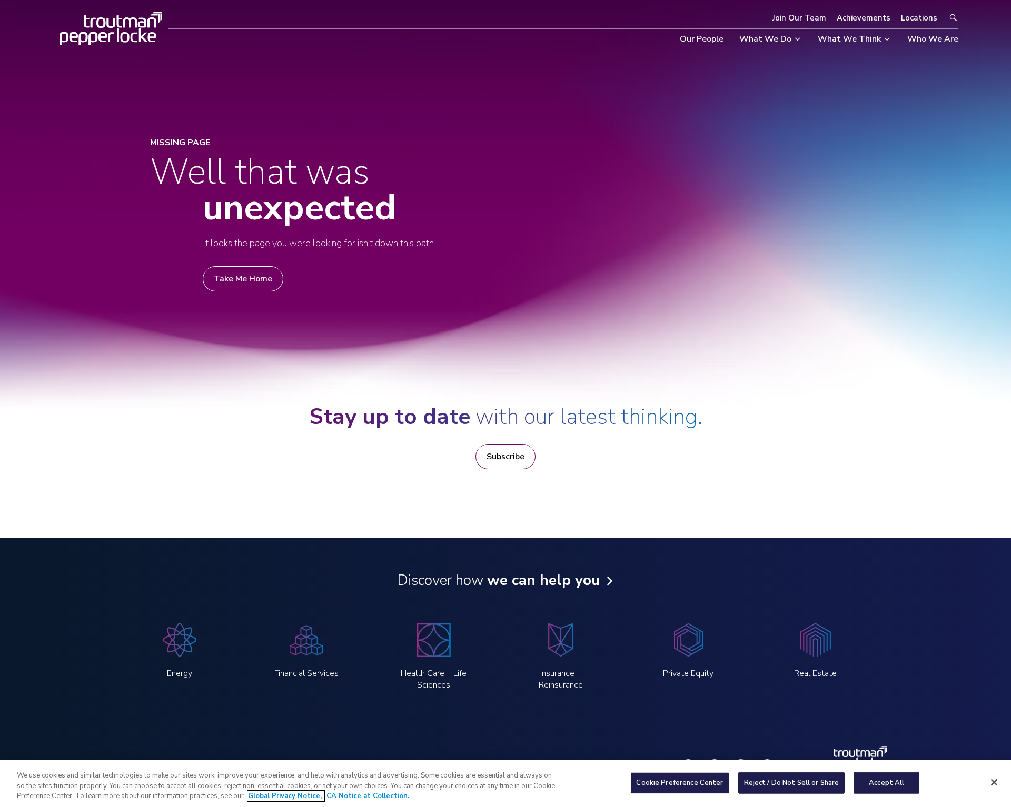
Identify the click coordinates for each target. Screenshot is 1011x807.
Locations (919, 18)
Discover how (498, 580)
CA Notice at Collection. (367, 796)
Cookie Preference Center (679, 782)
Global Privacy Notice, (286, 796)
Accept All (886, 782)
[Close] (994, 782)
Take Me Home (243, 279)
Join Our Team (799, 18)
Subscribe (505, 456)
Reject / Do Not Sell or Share (791, 782)
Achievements (863, 18)
